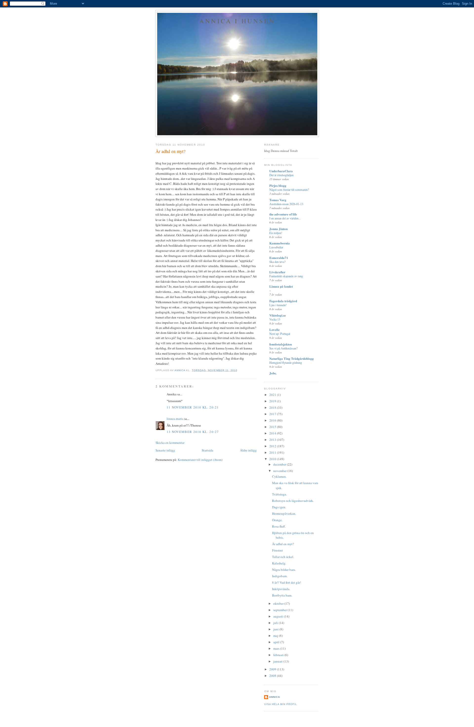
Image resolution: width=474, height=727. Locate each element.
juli (276, 622)
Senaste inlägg (165, 450)
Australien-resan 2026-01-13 (286, 204)
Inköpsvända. (281, 589)
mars (276, 648)
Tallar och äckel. (283, 557)
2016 (273, 420)
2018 (273, 407)
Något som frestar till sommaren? (289, 190)
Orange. (277, 520)
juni (276, 629)
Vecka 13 (274, 319)
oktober (278, 603)
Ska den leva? (277, 262)
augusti (278, 616)
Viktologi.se (277, 315)
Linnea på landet (281, 286)
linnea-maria (175, 418)
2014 (273, 433)
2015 (273, 427)
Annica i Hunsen (237, 21)
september (280, 610)
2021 (273, 394)
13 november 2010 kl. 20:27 (193, 431)
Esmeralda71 (278, 257)
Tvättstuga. (279, 494)
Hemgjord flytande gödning (285, 362)
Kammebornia (279, 243)
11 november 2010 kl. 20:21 (193, 407)
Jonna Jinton (278, 228)
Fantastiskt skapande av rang (286, 276)
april (276, 642)
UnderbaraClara (281, 171)
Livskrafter (277, 272)
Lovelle (274, 329)
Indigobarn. (280, 576)
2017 (273, 414)
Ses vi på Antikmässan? (283, 348)
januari (278, 661)
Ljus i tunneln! (278, 305)
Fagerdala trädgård (283, 301)
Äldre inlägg (248, 450)
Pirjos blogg (277, 185)
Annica (274, 697)
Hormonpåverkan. (284, 513)
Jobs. (272, 373)
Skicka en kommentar (170, 442)
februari (278, 655)
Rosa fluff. (279, 526)
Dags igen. (279, 507)
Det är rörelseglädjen (281, 175)
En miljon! (275, 233)
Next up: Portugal (279, 334)
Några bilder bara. (284, 569)
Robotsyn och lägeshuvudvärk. (293, 500)
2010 (273, 459)
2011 (273, 452)
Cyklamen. (279, 476)
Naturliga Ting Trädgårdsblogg (291, 358)
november (280, 471)
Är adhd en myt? (283, 544)
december (280, 464)
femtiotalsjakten (280, 344)
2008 (273, 675)
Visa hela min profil (280, 704)
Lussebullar (276, 247)
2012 (273, 446)
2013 (273, 439)
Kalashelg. (279, 563)
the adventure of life (283, 214)
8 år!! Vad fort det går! (286, 582)
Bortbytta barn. (282, 595)
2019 (273, 401)
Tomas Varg (277, 199)
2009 (273, 669)
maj (276, 635)
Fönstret (277, 550)
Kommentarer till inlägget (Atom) (200, 459)
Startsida (207, 450)
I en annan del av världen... (285, 218)
